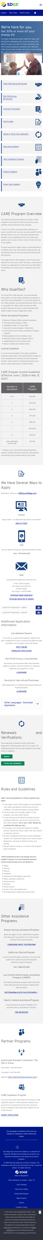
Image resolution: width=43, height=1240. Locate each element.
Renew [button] (6, 756)
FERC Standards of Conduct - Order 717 (21, 1180)
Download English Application (21, 595)
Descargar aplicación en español (21, 599)
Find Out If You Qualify (11, 109)
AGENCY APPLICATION (9, 1115)
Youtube (29, 1147)
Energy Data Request (21, 1194)
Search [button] (41, 13)
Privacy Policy (7, 1227)
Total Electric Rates (21, 1189)
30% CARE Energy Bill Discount (15, 84)
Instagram (25, 1147)
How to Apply (8, 121)
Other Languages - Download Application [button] (18, 703)
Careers (21, 1203)
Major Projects (22, 1198)
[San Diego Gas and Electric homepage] (10, 6)
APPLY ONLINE (21, 647)
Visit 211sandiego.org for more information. (20, 992)
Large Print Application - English (21, 607)
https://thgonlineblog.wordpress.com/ (22, 1077)
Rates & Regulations (21, 1175)
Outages (3, 13)
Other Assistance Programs (13, 159)
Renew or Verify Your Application (15, 134)
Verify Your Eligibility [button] (12, 763)
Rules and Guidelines (11, 146)
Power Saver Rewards (11, 184)
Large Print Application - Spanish (21, 612)
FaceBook (13, 1147)
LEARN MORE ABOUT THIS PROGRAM (21, 944)
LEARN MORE (21, 672)
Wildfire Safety (25, 13)
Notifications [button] (35, 13)
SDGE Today (13, 13)
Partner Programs (10, 172)
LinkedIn (21, 1147)
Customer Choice (21, 1207)
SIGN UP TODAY (21, 523)
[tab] (21, 704)
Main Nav (41, 5)
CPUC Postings (21, 1184)
